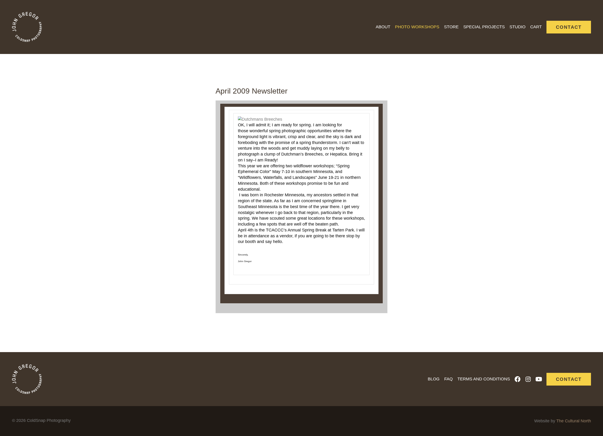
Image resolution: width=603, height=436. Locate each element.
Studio (517, 27)
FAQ (448, 379)
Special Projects (484, 27)
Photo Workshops (417, 27)
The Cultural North (573, 421)
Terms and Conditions (483, 379)
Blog (434, 379)
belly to (342, 148)
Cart (536, 27)
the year (321, 206)
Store (451, 27)
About (383, 27)
